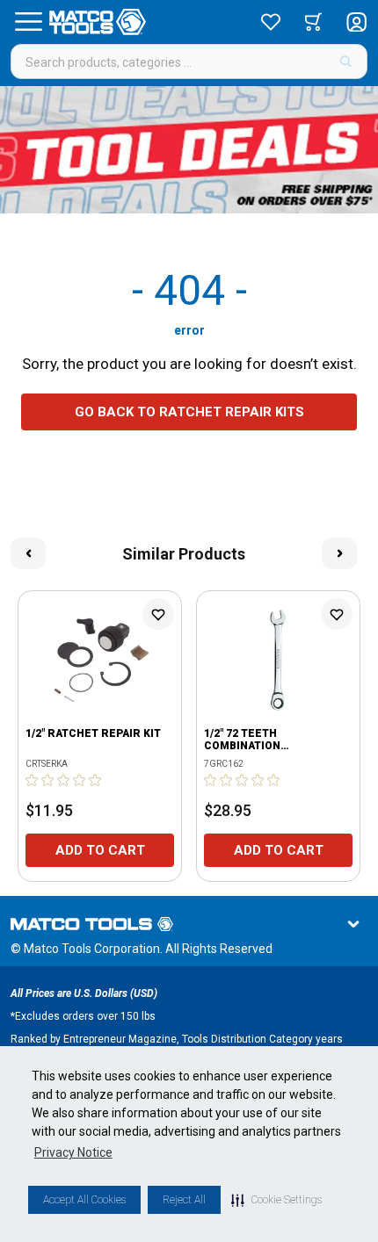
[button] (276, 1200)
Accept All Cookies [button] (84, 1200)
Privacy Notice (73, 1152)
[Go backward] (28, 553)
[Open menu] (28, 22)
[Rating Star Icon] (32, 780)
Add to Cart (100, 850)
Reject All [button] (184, 1200)
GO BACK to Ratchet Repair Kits (189, 412)
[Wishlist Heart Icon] (158, 614)
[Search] (345, 61)
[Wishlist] (270, 21)
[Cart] (313, 21)
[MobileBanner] (189, 149)
